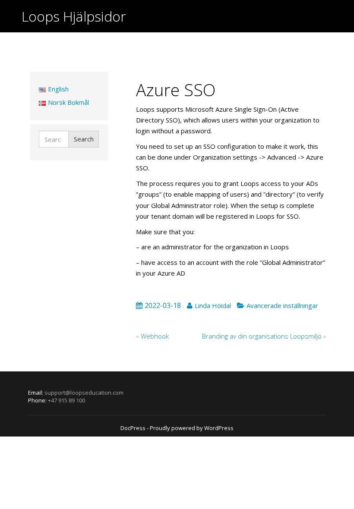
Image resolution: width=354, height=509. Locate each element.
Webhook (155, 336)
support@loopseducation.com (83, 392)
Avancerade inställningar (282, 305)
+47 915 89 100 (66, 400)
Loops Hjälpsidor (74, 16)
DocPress (132, 428)
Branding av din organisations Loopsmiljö (262, 336)
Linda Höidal (213, 305)
